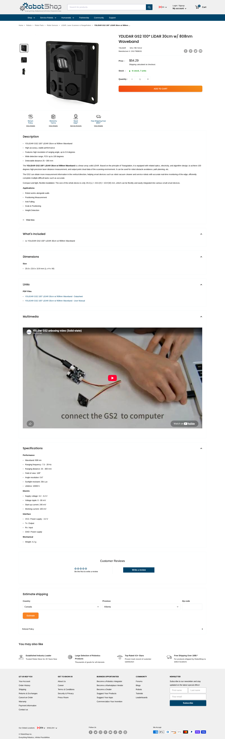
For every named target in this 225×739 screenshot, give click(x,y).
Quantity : (123, 79)
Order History (24, 685)
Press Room (63, 697)
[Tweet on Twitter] (195, 51)
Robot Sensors (52, 25)
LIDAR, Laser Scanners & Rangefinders (76, 25)
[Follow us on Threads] (125, 732)
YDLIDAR (122, 48)
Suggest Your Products (106, 693)
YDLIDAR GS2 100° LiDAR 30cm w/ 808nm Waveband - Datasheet (54, 296)
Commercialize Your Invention (109, 701)
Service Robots (47, 18)
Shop (30, 18)
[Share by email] (200, 51)
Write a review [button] (139, 570)
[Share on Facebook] (186, 51)
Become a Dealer (104, 689)
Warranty (22, 701)
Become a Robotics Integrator (109, 681)
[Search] (149, 7)
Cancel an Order (26, 697)
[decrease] (132, 79)
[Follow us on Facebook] (90, 732)
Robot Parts (39, 25)
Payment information (27, 705)
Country (26, 601)
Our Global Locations (27, 728)
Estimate (31, 615)
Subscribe (188, 703)
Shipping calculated (137, 64)
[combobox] (106, 7)
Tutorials (139, 693)
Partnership (84, 18)
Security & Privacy (66, 693)
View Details (30, 126)
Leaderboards (142, 697)
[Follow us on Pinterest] (105, 732)
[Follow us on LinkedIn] (120, 732)
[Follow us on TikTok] (115, 732)
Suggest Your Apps (105, 697)
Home (21, 25)
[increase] (148, 79)
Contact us (23, 709)
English (51, 728)
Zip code (186, 601)
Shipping (22, 689)
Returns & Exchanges (28, 693)
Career (61, 685)
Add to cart (160, 89)
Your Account (24, 681)
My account (178, 8)
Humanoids (66, 18)
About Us (62, 681)
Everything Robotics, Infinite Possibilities (34, 737)
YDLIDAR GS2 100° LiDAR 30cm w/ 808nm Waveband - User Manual (55, 301)
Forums (139, 681)
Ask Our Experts (76, 126)
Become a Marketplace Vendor (110, 685)
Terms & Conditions (66, 689)
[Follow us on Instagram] (100, 732)
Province (106, 601)
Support (112, 18)
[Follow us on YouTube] (110, 732)
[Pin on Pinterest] (190, 51)
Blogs (138, 685)
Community (99, 18)
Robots (29, 25)
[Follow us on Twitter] (95, 732)
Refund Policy (28, 629)
